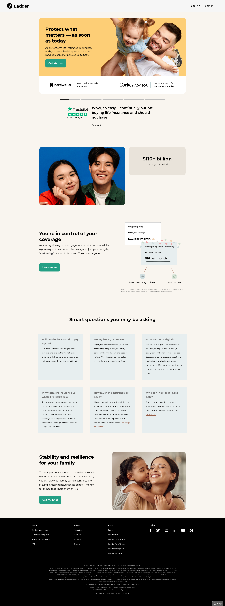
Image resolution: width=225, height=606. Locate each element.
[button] (55, 63)
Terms (86, 565)
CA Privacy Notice (110, 565)
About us (78, 530)
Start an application (40, 530)
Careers (77, 539)
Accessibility (137, 565)
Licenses (92, 565)
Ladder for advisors (116, 539)
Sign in (111, 530)
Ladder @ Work (115, 553)
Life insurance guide (40, 535)
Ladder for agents (116, 549)
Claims (77, 544)
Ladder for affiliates (116, 544)
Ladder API (113, 535)
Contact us (151, 414)
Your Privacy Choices (125, 565)
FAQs (34, 544)
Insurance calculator (41, 539)
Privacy (99, 565)
